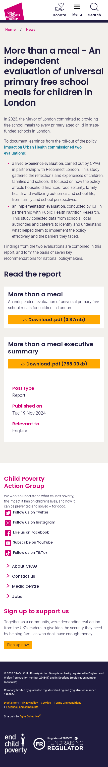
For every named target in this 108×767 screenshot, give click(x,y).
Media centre (25, 586)
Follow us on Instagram (34, 522)
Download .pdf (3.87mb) (61, 319)
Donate (59, 15)
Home (10, 29)
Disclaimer (11, 702)
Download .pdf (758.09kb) (62, 364)
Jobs (17, 596)
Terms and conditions (67, 702)
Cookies (46, 702)
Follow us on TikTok (30, 552)
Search (94, 15)
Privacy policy (29, 702)
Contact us (23, 576)
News (30, 29)
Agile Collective (29, 716)
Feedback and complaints (22, 707)
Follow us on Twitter (30, 512)
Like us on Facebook (31, 532)
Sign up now (18, 645)
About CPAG (24, 566)
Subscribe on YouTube (33, 542)
